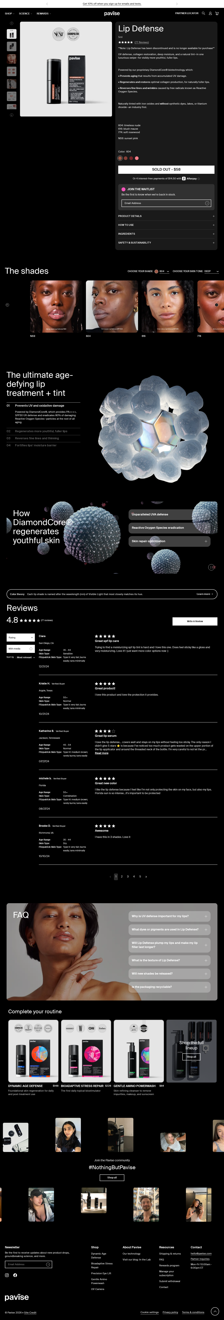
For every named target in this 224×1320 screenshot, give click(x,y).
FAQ (161, 1259)
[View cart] (217, 13)
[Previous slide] (47, 4)
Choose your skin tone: (188, 271)
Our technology (131, 1254)
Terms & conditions (193, 1312)
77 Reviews (141, 42)
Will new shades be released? (152, 973)
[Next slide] (177, 4)
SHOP (8, 13)
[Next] (216, 305)
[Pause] (211, 567)
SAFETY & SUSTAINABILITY (134, 243)
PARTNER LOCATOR (186, 13)
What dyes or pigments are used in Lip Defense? (165, 929)
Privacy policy (170, 1312)
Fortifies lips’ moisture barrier (32, 445)
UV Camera (97, 1289)
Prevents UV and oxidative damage (35, 405)
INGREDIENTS (126, 234)
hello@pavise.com (201, 1253)
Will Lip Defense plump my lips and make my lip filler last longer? (165, 945)
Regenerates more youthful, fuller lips (37, 431)
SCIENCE (24, 13)
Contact (163, 1287)
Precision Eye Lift (101, 1273)
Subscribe (33, 1076)
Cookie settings (150, 1312)
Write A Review (195, 621)
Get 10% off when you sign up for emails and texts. (112, 4)
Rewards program (169, 1265)
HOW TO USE (126, 225)
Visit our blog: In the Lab (137, 1259)
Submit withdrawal (169, 1281)
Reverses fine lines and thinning (33, 438)
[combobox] (21, 639)
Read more (101, 753)
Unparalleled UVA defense (150, 514)
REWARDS (43, 13)
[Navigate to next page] (146, 877)
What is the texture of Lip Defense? (156, 960)
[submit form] (207, 203)
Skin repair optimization (148, 541)
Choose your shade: (140, 271)
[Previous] (7, 305)
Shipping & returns (170, 1254)
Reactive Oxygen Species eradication (158, 527)
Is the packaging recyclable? (152, 987)
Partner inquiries (200, 1259)
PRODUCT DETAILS (130, 216)
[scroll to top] (215, 1312)
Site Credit (30, 1312)
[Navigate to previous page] (110, 877)
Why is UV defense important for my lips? (160, 916)
